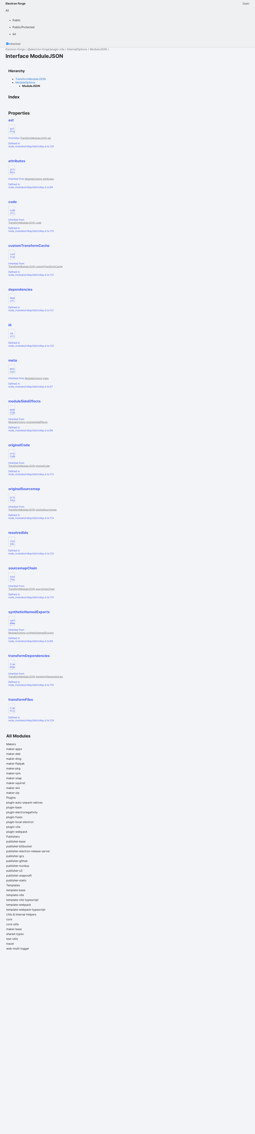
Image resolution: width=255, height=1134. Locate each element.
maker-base (14, 929)
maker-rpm (13, 773)
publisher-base (16, 841)
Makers (11, 744)
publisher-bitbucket (19, 846)
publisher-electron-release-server (28, 851)
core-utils (12, 924)
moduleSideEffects (37, 422)
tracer (10, 943)
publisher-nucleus (17, 865)
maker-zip (12, 792)
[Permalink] (17, 120)
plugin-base (14, 807)
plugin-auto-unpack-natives (24, 802)
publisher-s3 (14, 870)
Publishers (13, 836)
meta (46, 378)
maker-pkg (13, 768)
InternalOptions (77, 49)
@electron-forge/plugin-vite (46, 49)
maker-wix (13, 788)
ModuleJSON (98, 49)
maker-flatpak (15, 763)
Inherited (14, 44)
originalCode (43, 465)
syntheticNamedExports (40, 632)
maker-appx (14, 749)
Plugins (11, 797)
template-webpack (18, 904)
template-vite (15, 895)
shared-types (15, 934)
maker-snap (14, 778)
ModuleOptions (25, 82)
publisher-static (16, 880)
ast (49, 137)
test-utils (12, 939)
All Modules (18, 735)
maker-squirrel (15, 783)
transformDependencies (49, 676)
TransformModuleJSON (30, 79)
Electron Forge (16, 3)
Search (246, 3)
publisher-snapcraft (19, 875)
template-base (15, 890)
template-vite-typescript (22, 900)
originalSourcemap (46, 509)
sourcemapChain (45, 588)
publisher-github (17, 861)
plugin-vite (13, 827)
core (9, 919)
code (38, 222)
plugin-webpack (16, 831)
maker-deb (13, 754)
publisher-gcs (15, 856)
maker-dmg (13, 758)
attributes (48, 178)
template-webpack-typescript (25, 909)
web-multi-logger (17, 948)
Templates (13, 885)
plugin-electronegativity (22, 812)
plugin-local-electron (20, 822)
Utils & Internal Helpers (21, 914)
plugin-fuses (14, 817)
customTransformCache (49, 266)
